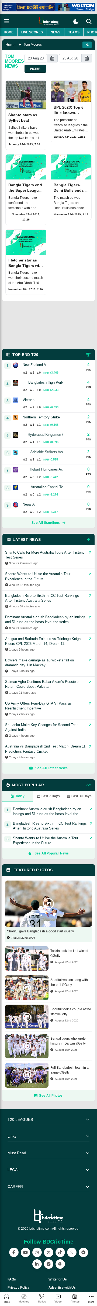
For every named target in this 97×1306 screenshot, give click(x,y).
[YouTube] (25, 1252)
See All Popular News (51, 853)
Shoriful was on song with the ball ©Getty (69, 982)
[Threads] (60, 1264)
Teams (73, 32)
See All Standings (46, 523)
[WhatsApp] (72, 1252)
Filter (35, 68)
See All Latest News (51, 768)
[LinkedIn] (37, 1264)
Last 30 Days (81, 796)
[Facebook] (14, 1252)
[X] (48, 1252)
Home (8, 32)
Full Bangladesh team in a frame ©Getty (69, 1070)
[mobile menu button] (6, 21)
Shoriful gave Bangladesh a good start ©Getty (40, 931)
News (55, 32)
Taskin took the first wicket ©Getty (69, 953)
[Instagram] (37, 1252)
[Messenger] (83, 1252)
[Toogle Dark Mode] (76, 21)
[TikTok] (60, 1252)
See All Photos (51, 1095)
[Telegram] (48, 1264)
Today (20, 796)
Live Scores (32, 32)
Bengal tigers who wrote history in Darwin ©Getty (68, 1041)
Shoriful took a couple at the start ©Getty (70, 1011)
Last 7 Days (50, 796)
